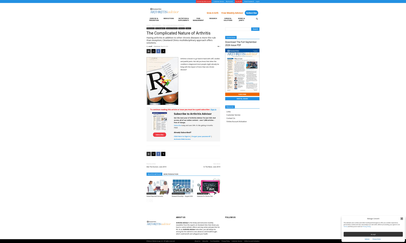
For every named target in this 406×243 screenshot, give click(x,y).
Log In (257, 1)
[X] (163, 51)
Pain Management (198, 19)
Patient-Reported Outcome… (155, 196)
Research (213, 18)
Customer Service (218, 1)
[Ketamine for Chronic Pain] (208, 186)
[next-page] (151, 200)
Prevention (181, 28)
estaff (150, 46)
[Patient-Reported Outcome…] (158, 186)
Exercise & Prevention (154, 19)
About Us (197, 241)
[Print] (149, 51)
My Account (229, 1)
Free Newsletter (215, 241)
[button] (402, 219)
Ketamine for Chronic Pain (205, 196)
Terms (345, 226)
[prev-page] (148, 200)
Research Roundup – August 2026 (182, 196)
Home (148, 25)
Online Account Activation (236, 121)
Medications (169, 18)
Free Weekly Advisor (232, 12)
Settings (367, 239)
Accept (373, 234)
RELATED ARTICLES (154, 174)
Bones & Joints (241, 19)
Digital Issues (242, 99)
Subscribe (251, 12)
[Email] (153, 51)
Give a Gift (212, 12)
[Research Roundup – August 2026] (183, 186)
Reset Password (249, 1)
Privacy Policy (367, 226)
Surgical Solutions (228, 19)
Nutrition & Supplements (183, 19)
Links (228, 111)
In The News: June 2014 (212, 167)
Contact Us (230, 118)
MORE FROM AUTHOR (171, 174)
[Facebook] (158, 51)
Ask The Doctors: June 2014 (156, 167)
